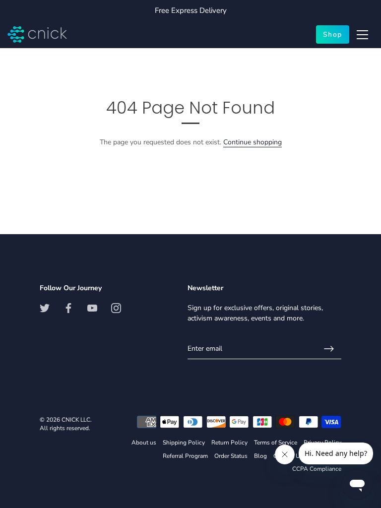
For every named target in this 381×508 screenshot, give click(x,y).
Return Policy (229, 442)
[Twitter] (45, 308)
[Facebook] (68, 308)
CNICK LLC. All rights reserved (66, 424)
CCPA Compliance (316, 469)
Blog (260, 456)
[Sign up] (329, 349)
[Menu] (363, 35)
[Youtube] (92, 308)
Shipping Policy (184, 442)
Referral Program (185, 456)
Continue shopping (252, 142)
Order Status (231, 456)
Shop (332, 34)
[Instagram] (116, 308)
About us (143, 442)
